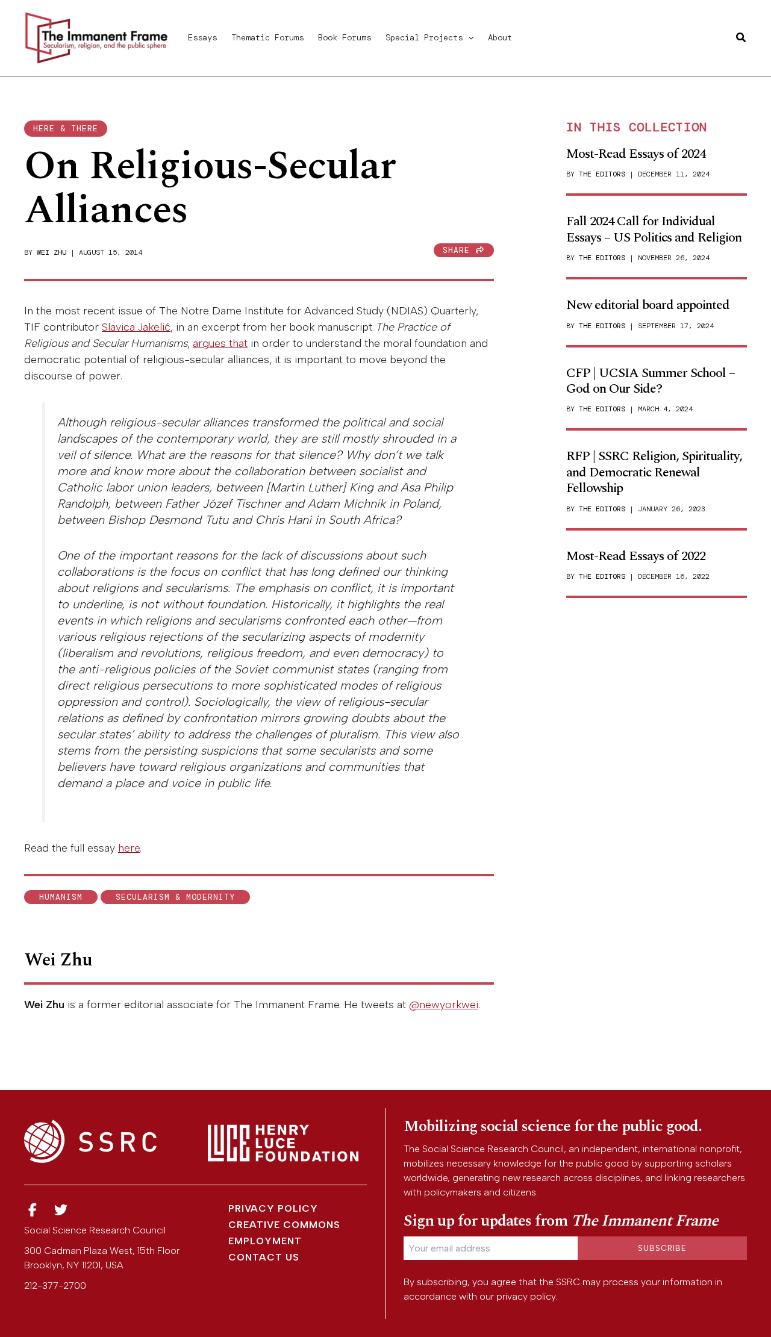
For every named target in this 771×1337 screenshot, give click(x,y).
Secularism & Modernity (175, 897)
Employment (265, 1241)
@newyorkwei (443, 1004)
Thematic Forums (267, 37)
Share (459, 250)
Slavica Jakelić (136, 327)
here (129, 848)
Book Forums (344, 37)
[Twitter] (61, 1210)
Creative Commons (284, 1224)
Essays (202, 37)
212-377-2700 (55, 1285)
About (500, 37)
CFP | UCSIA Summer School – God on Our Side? (650, 381)
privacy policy (525, 1296)
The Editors (602, 174)
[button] (468, 37)
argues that (220, 343)
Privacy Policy (273, 1208)
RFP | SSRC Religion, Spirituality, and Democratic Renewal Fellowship (654, 472)
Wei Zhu (51, 252)
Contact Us (263, 1257)
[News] (32, 1210)
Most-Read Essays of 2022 (635, 556)
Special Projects (424, 37)
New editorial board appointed (647, 305)
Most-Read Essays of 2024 (635, 154)
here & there (65, 128)
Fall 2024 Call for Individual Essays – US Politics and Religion (653, 229)
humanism (61, 897)
